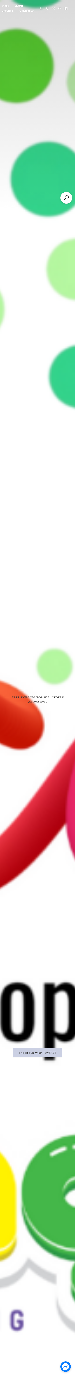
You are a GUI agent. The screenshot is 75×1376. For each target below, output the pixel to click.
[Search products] (66, 198)
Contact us (26, 10)
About (19, 5)
